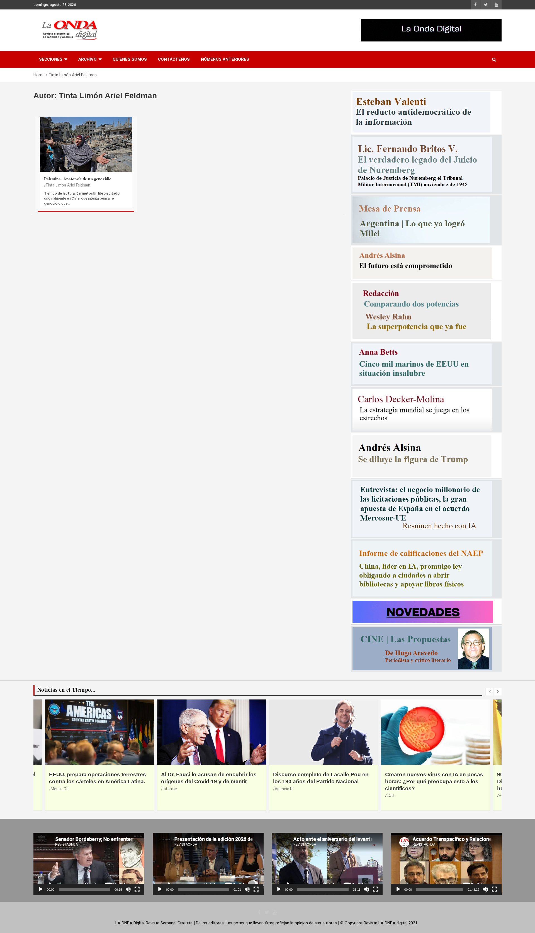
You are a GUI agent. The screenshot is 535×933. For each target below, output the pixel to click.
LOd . (279, 795)
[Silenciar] (128, 889)
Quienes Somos (130, 59)
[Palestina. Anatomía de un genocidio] (86, 147)
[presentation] (489, 692)
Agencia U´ (172, 789)
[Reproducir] (40, 889)
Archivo (87, 59)
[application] (88, 864)
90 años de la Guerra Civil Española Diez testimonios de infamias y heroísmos (430, 781)
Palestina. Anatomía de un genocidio (77, 179)
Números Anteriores (225, 59)
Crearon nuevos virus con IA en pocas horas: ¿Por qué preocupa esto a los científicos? (322, 781)
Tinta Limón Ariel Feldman (68, 185)
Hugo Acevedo (399, 795)
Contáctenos (174, 59)
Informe (58, 789)
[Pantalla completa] (137, 889)
